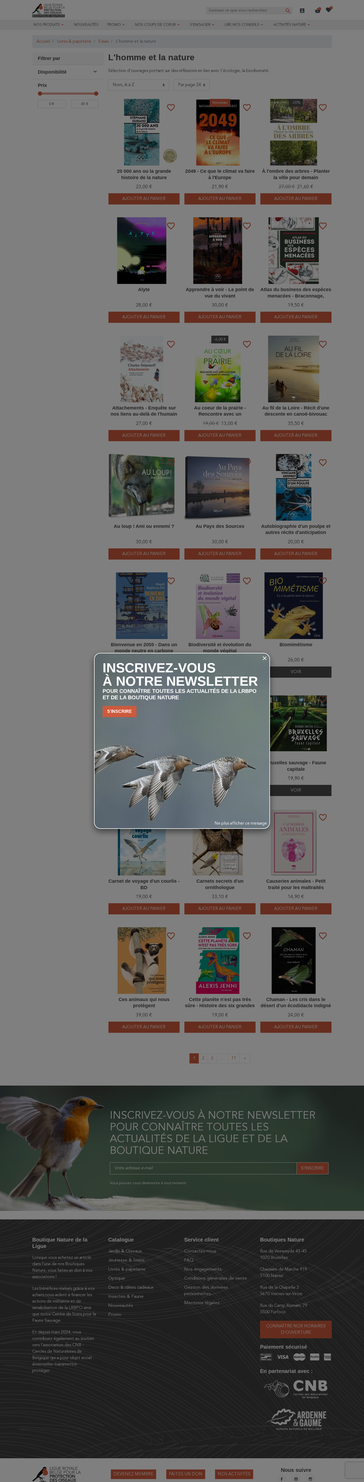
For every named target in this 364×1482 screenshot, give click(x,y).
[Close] (264, 658)
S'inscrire (119, 711)
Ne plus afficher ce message (241, 823)
